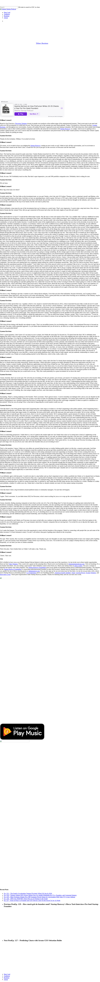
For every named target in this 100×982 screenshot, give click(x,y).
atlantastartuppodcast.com (76, 564)
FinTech (43, 29)
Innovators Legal (5, 574)
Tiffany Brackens (42, 43)
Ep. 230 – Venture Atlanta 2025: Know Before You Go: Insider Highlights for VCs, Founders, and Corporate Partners (40, 895)
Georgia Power (80, 573)
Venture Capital (68, 29)
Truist (73, 573)
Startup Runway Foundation (37, 567)
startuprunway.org (34, 571)
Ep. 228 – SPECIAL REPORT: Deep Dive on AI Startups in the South (26, 899)
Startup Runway (65, 129)
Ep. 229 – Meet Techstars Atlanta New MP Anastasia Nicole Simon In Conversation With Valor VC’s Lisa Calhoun (39, 897)
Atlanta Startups (32, 29)
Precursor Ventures (21, 123)
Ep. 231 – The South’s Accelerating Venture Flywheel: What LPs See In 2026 (28, 893)
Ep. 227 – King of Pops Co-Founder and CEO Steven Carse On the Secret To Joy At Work (32, 900)
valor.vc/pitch (78, 566)
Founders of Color (54, 29)
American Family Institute (63, 573)
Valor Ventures (13, 564)
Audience (7, 976)
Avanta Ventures (91, 573)
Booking (6, 978)
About (6, 979)
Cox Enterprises (31, 573)
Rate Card (7, 974)
